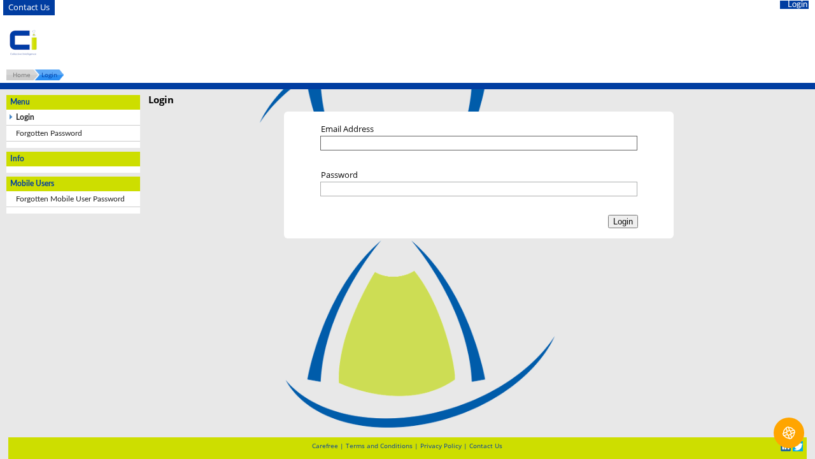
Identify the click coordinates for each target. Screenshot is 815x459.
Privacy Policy (441, 445)
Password (339, 174)
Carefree (325, 445)
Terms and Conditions (379, 445)
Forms (333, 43)
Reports (477, 43)
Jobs (286, 43)
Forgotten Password (49, 133)
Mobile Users (403, 43)
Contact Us (29, 7)
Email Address (347, 129)
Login (797, 5)
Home (22, 74)
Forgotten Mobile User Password (70, 199)
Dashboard (226, 43)
